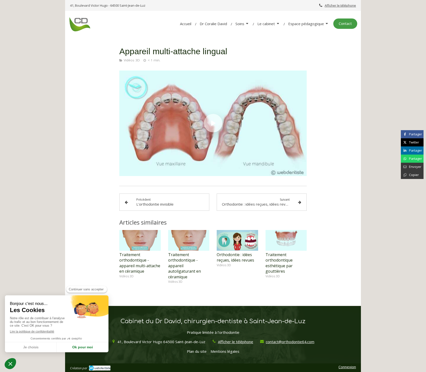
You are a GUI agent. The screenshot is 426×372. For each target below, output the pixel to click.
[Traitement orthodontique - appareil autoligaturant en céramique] (189, 240)
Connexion (347, 366)
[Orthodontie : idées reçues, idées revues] (237, 240)
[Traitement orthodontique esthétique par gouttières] (286, 240)
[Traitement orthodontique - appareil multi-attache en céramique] (140, 240)
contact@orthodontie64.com (290, 341)
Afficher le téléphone (340, 5)
